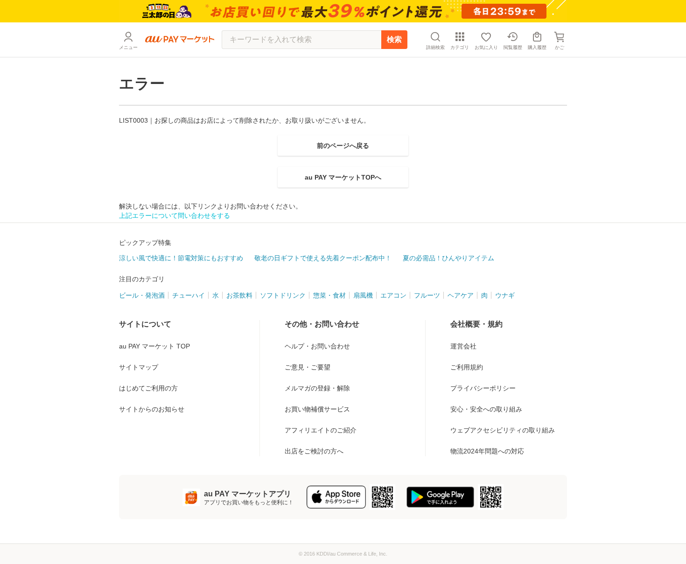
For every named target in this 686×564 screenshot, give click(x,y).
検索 (394, 39)
